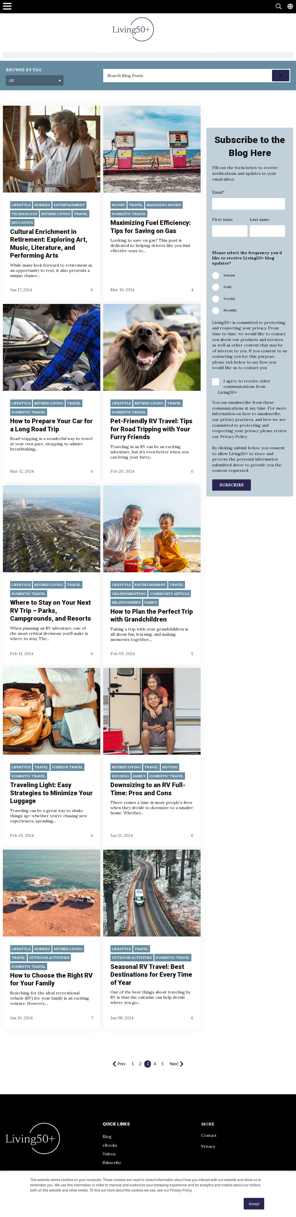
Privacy (208, 1146)
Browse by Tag (23, 69)
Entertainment (69, 205)
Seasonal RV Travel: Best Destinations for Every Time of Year (151, 974)
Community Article (169, 593)
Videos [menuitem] (109, 1153)
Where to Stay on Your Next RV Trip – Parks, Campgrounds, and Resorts (50, 610)
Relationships (126, 602)
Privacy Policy (233, 436)
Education (22, 222)
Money (118, 205)
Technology (25, 214)
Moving (170, 767)
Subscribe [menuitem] (112, 1162)
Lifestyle (21, 205)
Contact (209, 1135)
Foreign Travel (67, 767)
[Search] (280, 75)
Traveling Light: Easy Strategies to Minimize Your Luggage (51, 792)
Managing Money (164, 205)
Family (151, 602)
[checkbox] (248, 292)
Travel (81, 214)
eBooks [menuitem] (110, 1145)
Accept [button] (254, 1203)
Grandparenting (129, 593)
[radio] (248, 274)
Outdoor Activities (49, 957)
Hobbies (42, 205)
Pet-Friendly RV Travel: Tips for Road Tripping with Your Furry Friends (151, 429)
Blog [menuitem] (107, 1136)
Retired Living (55, 214)
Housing (120, 776)
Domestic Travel (129, 214)
